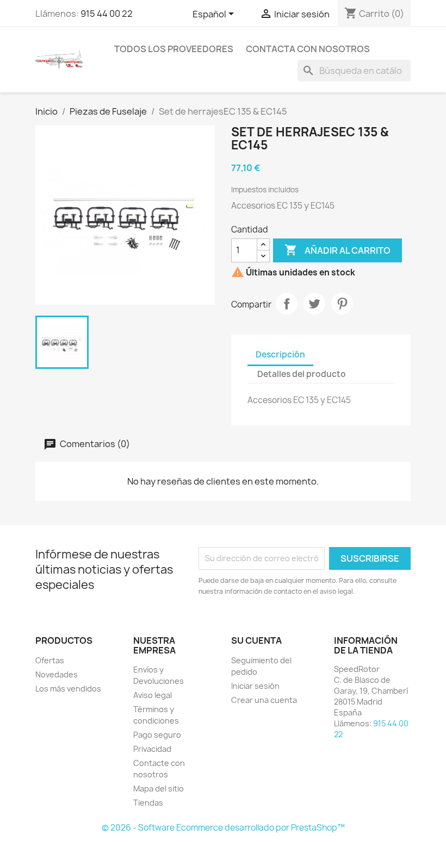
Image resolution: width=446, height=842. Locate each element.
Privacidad (152, 749)
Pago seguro (157, 735)
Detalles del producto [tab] (301, 374)
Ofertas (49, 660)
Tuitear (314, 304)
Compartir (287, 304)
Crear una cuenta (264, 700)
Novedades (56, 674)
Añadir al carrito (337, 249)
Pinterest (342, 304)
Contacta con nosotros (308, 49)
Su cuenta (256, 640)
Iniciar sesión (255, 686)
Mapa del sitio (158, 788)
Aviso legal (152, 695)
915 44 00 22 (106, 14)
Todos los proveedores (173, 49)
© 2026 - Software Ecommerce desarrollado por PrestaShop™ (223, 827)
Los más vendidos (68, 688)
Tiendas (148, 802)
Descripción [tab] (280, 354)
